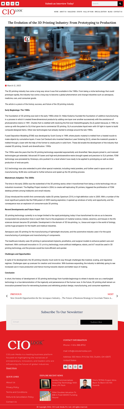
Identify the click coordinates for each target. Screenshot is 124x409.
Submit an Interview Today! (59, 3)
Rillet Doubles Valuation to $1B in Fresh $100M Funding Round (64, 395)
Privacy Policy (12, 387)
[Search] (120, 3)
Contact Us (118, 12)
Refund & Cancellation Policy (20, 397)
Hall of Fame (88, 12)
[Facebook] (3, 3)
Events (79, 12)
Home (56, 12)
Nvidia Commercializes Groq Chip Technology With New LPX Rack (64, 382)
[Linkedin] (17, 3)
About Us (63, 12)
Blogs (110, 12)
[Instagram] (12, 3)
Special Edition (101, 12)
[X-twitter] (8, 3)
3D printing (44, 244)
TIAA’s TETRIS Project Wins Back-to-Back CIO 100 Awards (104, 382)
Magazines (72, 12)
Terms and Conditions (16, 392)
